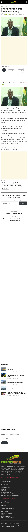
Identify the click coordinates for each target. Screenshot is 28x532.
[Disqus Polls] (14, 242)
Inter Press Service (5, 507)
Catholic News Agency (6, 516)
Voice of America (4, 511)
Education (14, 525)
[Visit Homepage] (14, 2)
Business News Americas (6, 513)
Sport (19, 525)
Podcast (2, 526)
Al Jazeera (3, 510)
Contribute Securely (10, 526)
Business (17, 523)
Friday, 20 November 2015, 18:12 (18, 14)
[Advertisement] (14, 51)
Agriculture (3, 525)
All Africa (3, 514)
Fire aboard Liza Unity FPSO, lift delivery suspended (16, 368)
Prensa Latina (4, 504)
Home (2, 6)
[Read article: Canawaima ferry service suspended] (3, 388)
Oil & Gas (11, 523)
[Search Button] (26, 2)
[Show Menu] (1, 2)
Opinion (23, 525)
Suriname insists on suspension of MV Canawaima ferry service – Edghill (16, 381)
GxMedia (7, 14)
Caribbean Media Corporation (7, 508)
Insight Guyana (4, 501)
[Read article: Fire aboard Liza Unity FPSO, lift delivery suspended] (3, 369)
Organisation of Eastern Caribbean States (10, 495)
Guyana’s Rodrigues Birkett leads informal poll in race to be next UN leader (16, 393)
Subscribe (22, 203)
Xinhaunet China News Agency (7, 517)
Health (8, 525)
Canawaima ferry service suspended (15, 387)
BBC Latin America (5, 502)
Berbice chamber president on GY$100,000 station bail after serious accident (15, 375)
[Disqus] (14, 278)
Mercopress (3, 505)
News (5, 6)
